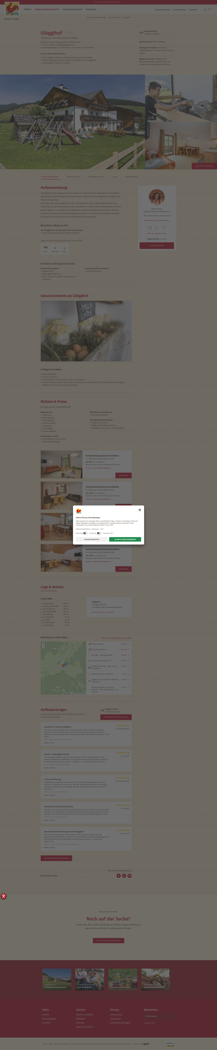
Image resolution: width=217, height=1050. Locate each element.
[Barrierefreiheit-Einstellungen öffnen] (3, 896)
